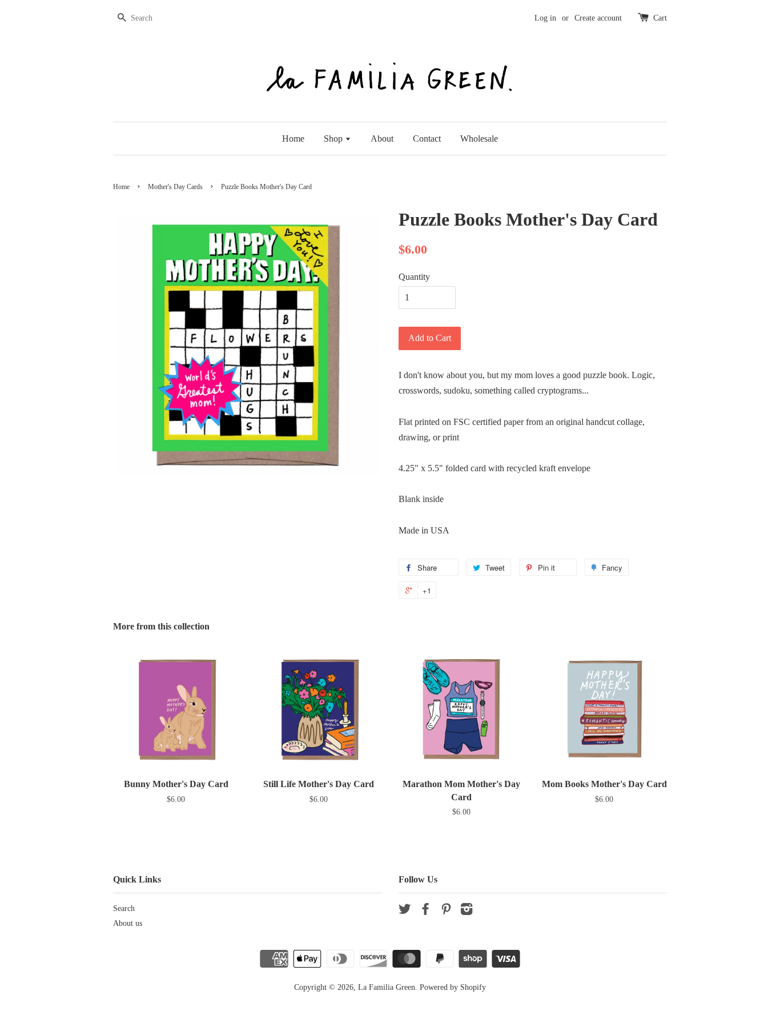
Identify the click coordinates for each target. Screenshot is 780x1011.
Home (293, 138)
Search (124, 908)
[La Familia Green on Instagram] (466, 911)
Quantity (414, 277)
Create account (598, 18)
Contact (427, 138)
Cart (660, 18)
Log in (545, 18)
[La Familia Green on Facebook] (425, 911)
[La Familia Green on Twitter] (405, 911)
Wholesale (479, 138)
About (382, 138)
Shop (334, 138)
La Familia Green (386, 987)
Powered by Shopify (453, 987)
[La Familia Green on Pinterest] (446, 911)
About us (127, 923)
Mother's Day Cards (175, 187)
